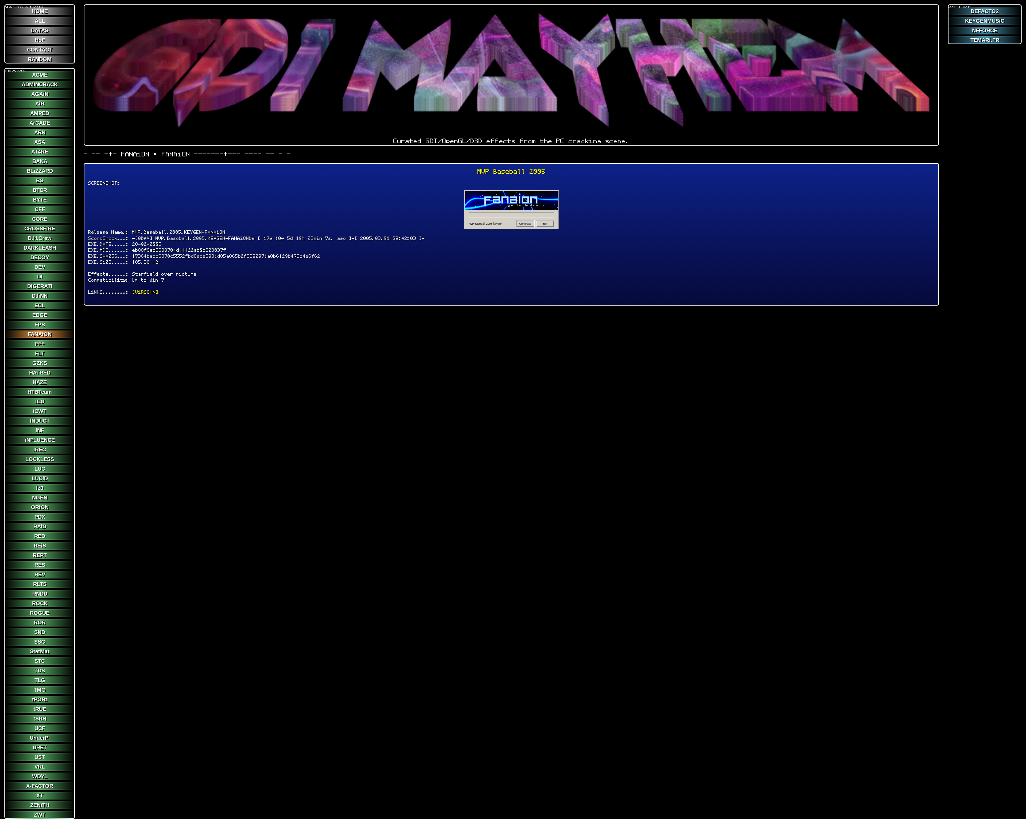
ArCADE (39, 123)
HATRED (39, 373)
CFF (40, 209)
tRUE (39, 709)
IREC (39, 449)
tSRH (39, 719)
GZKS (39, 363)
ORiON (40, 507)
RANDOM (40, 59)
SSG (39, 642)
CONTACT (39, 50)
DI (39, 276)
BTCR (40, 190)
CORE (39, 219)
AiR (39, 104)
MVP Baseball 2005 (511, 171)
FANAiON (40, 334)
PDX (39, 517)
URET (40, 747)
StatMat (39, 651)
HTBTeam (40, 392)
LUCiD (40, 478)
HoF (40, 40)
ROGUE (39, 613)
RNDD (39, 594)
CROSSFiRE (39, 228)
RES (39, 565)
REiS (40, 546)
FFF (40, 344)
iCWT (39, 411)
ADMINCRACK (40, 84)
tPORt (39, 699)
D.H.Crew (40, 238)
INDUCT (40, 421)
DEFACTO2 (985, 11)
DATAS (39, 30)
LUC (39, 469)
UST (39, 757)
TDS (39, 671)
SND (39, 632)
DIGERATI (39, 286)
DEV (39, 267)
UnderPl (40, 738)
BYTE (40, 200)
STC (39, 661)
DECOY (39, 257)
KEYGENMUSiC (984, 21)
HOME (40, 11)
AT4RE (39, 152)
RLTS (39, 584)
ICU (39, 401)
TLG (39, 680)
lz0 (39, 488)
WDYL (40, 776)
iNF (40, 430)
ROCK (40, 603)
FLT (39, 353)
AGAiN (39, 94)
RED (39, 536)
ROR (40, 622)
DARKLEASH (40, 248)
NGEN (39, 498)
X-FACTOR (39, 786)
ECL (39, 305)
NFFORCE (984, 30)
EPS (39, 325)
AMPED (39, 113)
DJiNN (40, 296)
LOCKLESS (39, 459)
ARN (39, 132)
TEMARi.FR (984, 40)
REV (39, 574)
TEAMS (15, 68)
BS (39, 180)
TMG (40, 690)
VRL (39, 767)
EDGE (39, 315)
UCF (39, 728)
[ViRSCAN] (145, 292)
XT (39, 795)
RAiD (39, 526)
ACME (40, 75)
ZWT (39, 815)
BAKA (39, 161)
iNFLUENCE (40, 440)
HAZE (40, 382)
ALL (40, 21)
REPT (40, 555)
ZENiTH (39, 805)
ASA (39, 142)
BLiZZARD (40, 171)
